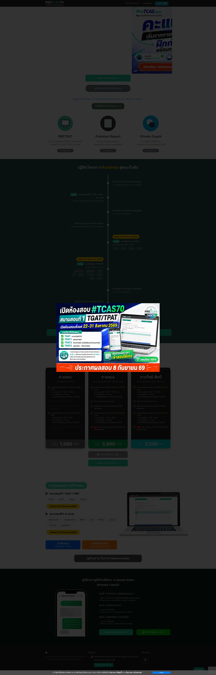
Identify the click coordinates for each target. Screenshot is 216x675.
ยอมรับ (161, 672)
